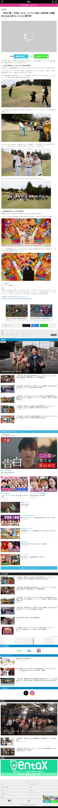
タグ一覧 (53, 334)
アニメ (31, 790)
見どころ (4, 9)
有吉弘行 (6, 334)
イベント (31, 793)
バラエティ (7, 332)
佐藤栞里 (12, 334)
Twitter (26, 693)
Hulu (39, 56)
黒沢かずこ (18, 334)
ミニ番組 (2, 793)
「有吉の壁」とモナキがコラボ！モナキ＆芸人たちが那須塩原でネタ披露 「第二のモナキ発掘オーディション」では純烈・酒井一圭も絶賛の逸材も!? (36, 599)
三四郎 (29, 334)
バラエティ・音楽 (4, 787)
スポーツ (2, 790)
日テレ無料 (39, 651)
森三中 (24, 334)
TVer (19, 56)
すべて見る (28, 426)
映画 (31, 787)
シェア (36, 325)
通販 (2, 797)
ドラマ (2, 784)
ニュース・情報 (33, 784)
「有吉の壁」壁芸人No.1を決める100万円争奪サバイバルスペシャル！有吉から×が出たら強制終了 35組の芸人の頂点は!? (35, 578)
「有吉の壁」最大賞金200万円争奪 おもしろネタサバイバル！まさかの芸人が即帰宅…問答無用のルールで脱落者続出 (36, 588)
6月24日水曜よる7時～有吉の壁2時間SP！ (28, 617)
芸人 (12, 332)
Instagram (32, 693)
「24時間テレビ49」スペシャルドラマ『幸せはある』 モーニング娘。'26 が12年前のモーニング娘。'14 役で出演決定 (35, 628)
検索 (29, 802)
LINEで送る (43, 325)
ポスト (27, 325)
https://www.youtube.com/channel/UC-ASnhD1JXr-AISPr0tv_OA (16, 298)
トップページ (9, 802)
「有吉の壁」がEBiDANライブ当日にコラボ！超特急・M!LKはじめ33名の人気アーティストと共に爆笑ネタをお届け (36, 608)
